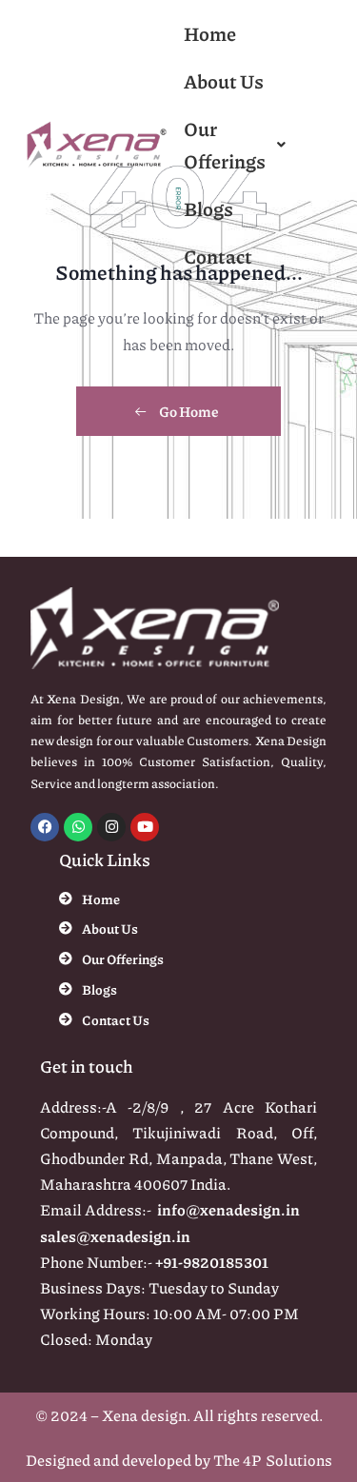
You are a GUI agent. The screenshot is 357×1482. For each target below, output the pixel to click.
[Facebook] (44, 827)
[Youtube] (144, 827)
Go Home (188, 411)
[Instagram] (111, 827)
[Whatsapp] (78, 827)
